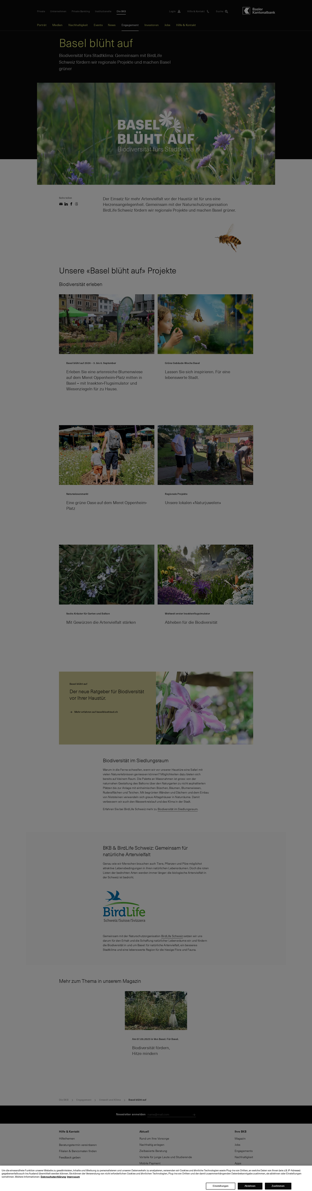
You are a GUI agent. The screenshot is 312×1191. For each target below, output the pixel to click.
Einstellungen (220, 1185)
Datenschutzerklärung (53, 1176)
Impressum (73, 1176)
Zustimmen (278, 1185)
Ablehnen (250, 1185)
